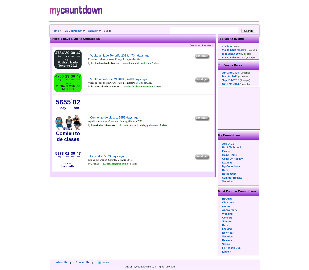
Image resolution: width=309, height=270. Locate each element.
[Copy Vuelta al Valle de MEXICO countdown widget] (202, 81)
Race (225, 170)
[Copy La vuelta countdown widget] (202, 159)
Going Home (229, 155)
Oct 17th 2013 (230, 84)
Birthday (227, 198)
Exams (226, 151)
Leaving (227, 162)
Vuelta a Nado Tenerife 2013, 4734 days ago (119, 55)
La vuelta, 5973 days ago (107, 156)
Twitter (105, 262)
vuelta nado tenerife (234, 50)
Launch (226, 251)
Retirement (229, 174)
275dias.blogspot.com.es (116, 163)
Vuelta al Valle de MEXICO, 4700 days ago (118, 79)
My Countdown (73, 30)
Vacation (93, 30)
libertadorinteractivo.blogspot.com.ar (139, 125)
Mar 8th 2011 (230, 76)
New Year (228, 232)
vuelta (226, 46)
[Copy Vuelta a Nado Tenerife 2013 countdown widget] (202, 58)
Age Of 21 (228, 143)
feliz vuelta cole (231, 53)
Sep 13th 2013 (230, 80)
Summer (227, 221)
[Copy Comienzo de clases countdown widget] (202, 120)
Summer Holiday (232, 177)
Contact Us (82, 262)
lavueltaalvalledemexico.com (138, 86)
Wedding (227, 213)
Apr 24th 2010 (230, 72)
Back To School (231, 147)
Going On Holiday (232, 158)
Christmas (228, 202)
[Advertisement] (239, 108)
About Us (61, 262)
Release (227, 240)
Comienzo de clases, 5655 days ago (114, 117)
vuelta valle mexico (233, 57)
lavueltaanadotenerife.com (137, 63)
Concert (227, 217)
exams (226, 206)
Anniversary (229, 210)
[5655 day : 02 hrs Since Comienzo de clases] (68, 145)
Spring (226, 244)
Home (55, 30)
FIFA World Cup (231, 247)
